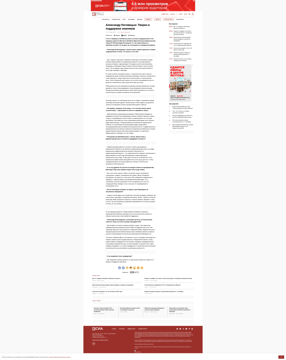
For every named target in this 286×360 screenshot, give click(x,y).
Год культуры (168, 19)
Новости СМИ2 (96, 300)
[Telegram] (136, 272)
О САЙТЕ (114, 328)
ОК (281, 357)
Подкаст (148, 19)
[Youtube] (186, 328)
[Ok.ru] (133, 272)
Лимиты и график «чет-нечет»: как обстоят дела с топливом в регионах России (183, 32)
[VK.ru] (131, 272)
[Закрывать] (284, 354)
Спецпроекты (180, 19)
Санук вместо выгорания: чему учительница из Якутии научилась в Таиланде (179, 309)
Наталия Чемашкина (125, 32)
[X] (138, 272)
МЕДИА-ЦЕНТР (131, 328)
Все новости (105, 19)
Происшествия (116, 19)
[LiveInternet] (144, 351)
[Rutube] (189, 328)
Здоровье (139, 19)
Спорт (124, 19)
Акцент (158, 19)
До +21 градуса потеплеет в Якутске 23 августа (106, 278)
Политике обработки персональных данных (59, 357)
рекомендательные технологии (151, 340)
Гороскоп (94, 293)
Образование (95, 287)
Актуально (146, 280)
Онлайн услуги (142, 328)
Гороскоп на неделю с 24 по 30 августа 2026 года (107, 291)
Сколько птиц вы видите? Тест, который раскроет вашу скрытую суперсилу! (104, 309)
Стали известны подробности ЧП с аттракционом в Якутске (162, 285)
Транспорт (147, 311)
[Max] (192, 328)
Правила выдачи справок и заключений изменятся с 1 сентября (182, 54)
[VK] (177, 328)
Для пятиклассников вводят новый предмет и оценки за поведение (182, 39)
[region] (143, 356)
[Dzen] (123, 35)
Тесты (95, 313)
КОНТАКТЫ (122, 328)
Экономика (131, 19)
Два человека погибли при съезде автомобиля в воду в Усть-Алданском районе (182, 126)
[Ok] (180, 328)
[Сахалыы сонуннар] (165, 14)
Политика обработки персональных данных (144, 344)
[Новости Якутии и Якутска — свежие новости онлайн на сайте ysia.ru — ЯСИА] (98, 14)
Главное (94, 280)
